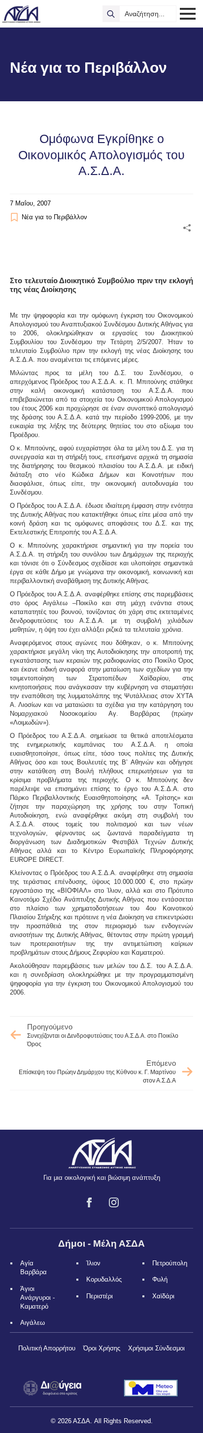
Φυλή (160, 1279)
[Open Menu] (188, 14)
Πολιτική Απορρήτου (46, 1348)
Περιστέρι (99, 1296)
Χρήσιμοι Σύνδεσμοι (156, 1348)
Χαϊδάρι (163, 1296)
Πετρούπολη (169, 1263)
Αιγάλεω (32, 1322)
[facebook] (89, 1202)
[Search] (110, 13)
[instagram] (114, 1202)
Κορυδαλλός (104, 1279)
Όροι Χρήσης (101, 1348)
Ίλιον (93, 1263)
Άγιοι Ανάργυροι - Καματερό (37, 1297)
